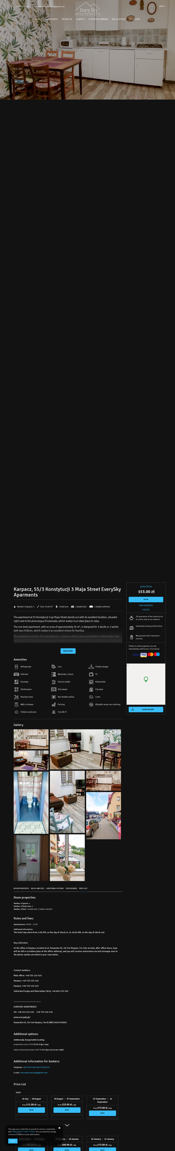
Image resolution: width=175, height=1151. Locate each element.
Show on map (148, 709)
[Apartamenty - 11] (31, 803)
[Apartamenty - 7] (67, 802)
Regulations (119, 19)
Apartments (51, 19)
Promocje (67, 19)
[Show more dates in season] (67, 1126)
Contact (80, 19)
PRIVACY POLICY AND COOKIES (23, 1132)
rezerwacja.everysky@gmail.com (51, 6)
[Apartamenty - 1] (31, 739)
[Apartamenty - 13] (103, 816)
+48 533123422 (22, 6)
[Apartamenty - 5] (31, 760)
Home (38, 19)
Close (13, 1141)
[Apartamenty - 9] (103, 781)
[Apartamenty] (87, 9)
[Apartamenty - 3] (85, 750)
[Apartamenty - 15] (67, 858)
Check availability (146, 605)
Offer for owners (98, 19)
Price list (146, 609)
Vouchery (134, 19)
